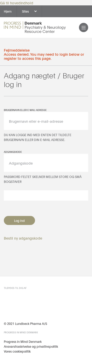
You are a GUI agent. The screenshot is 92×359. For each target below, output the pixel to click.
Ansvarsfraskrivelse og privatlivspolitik (31, 346)
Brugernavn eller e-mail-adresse (25, 109)
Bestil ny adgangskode (23, 237)
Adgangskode (13, 151)
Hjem (8, 11)
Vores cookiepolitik (17, 351)
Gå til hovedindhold (16, 2)
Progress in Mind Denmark (23, 341)
